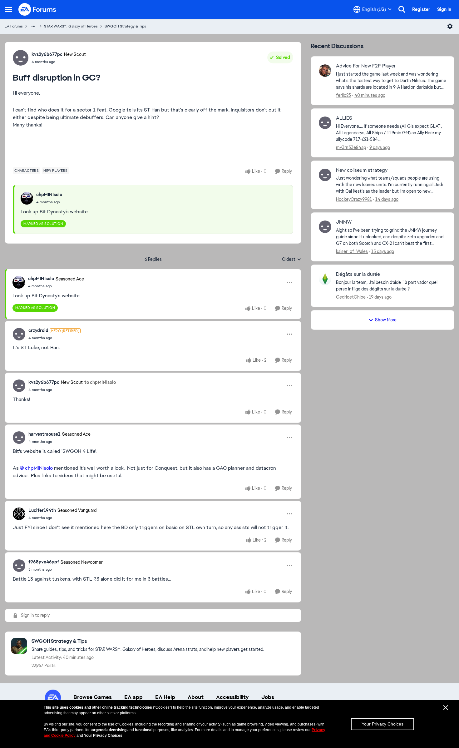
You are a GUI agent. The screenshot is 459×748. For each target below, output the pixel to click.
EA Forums (14, 26)
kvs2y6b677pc (47, 54)
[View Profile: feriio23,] (325, 70)
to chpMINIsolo (100, 382)
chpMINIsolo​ (39, 468)
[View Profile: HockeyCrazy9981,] (325, 175)
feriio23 (343, 95)
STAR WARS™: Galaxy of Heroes (71, 26)
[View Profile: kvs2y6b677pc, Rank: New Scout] (20, 58)
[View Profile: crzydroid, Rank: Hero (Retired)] (19, 334)
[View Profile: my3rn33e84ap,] (325, 122)
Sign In (444, 9)
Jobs (267, 697)
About (196, 697)
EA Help (165, 697)
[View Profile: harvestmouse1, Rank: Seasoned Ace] (19, 437)
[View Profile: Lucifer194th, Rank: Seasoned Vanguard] (19, 514)
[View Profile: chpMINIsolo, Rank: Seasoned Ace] (18, 282)
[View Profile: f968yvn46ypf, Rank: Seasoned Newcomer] (19, 565)
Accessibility (232, 697)
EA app (133, 697)
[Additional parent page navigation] (33, 26)
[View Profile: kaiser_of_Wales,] (325, 226)
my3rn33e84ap (351, 147)
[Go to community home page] (37, 9)
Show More (386, 320)
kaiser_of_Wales (352, 251)
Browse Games (92, 697)
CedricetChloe (351, 297)
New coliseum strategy (361, 170)
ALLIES (344, 118)
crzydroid (38, 330)
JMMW (344, 222)
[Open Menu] (450, 26)
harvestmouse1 (44, 434)
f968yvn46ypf (43, 562)
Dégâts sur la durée (358, 274)
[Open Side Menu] (8, 9)
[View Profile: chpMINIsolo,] (27, 198)
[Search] (402, 9)
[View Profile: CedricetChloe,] (325, 279)
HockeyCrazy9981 (354, 199)
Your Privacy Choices (382, 723)
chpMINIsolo (49, 194)
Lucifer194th (42, 510)
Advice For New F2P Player (366, 66)
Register (421, 9)
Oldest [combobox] (291, 259)
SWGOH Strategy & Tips (125, 26)
